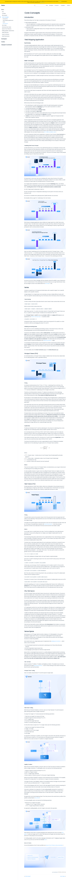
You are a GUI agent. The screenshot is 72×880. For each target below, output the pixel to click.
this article (37, 798)
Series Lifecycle (5, 32)
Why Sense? (4, 15)
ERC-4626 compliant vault (50, 132)
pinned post (42, 2)
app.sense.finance (38, 665)
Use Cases (4, 25)
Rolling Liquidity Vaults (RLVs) (8, 30)
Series (4, 21)
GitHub (69, 5)
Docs (47, 5)
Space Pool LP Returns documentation (55, 845)
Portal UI (59, 1)
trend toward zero (48, 524)
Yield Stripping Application (8, 20)
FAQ (3, 11)
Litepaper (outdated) (6, 44)
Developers (51, 5)
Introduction (5, 18)
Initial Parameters (5, 36)
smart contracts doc (36, 316)
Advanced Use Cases (6, 27)
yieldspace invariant (56, 641)
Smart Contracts (5, 34)
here (45, 839)
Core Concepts (5, 17)
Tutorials (4, 13)
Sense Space (5, 23)
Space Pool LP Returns (6, 28)
